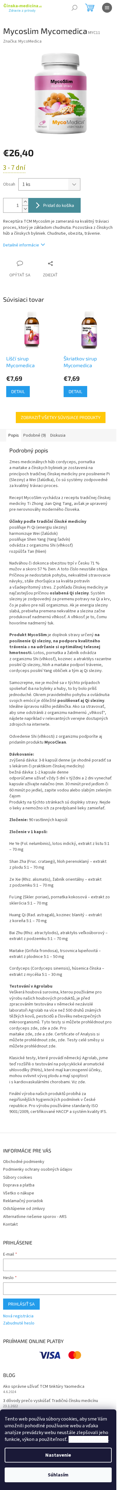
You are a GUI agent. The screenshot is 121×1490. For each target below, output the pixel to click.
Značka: (22, 41)
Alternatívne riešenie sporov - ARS (35, 1217)
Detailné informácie (21, 245)
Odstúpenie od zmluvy (24, 1209)
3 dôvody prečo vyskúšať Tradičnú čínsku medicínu (50, 1401)
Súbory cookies (17, 1177)
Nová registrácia (18, 1316)
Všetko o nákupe (18, 1193)
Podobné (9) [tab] (34, 435)
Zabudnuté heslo (18, 1323)
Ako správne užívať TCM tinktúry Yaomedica (43, 1387)
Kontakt (10, 1224)
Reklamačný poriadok (23, 1201)
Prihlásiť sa (21, 1304)
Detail (18, 391)
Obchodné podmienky (23, 1162)
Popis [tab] (13, 435)
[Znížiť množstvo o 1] (25, 208)
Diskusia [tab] (57, 435)
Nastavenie (58, 1455)
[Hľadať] (74, 8)
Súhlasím (58, 1474)
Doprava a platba (18, 1185)
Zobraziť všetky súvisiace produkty (61, 417)
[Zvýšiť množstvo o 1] (25, 201)
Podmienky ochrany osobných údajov (37, 1169)
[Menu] (107, 8)
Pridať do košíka (58, 205)
